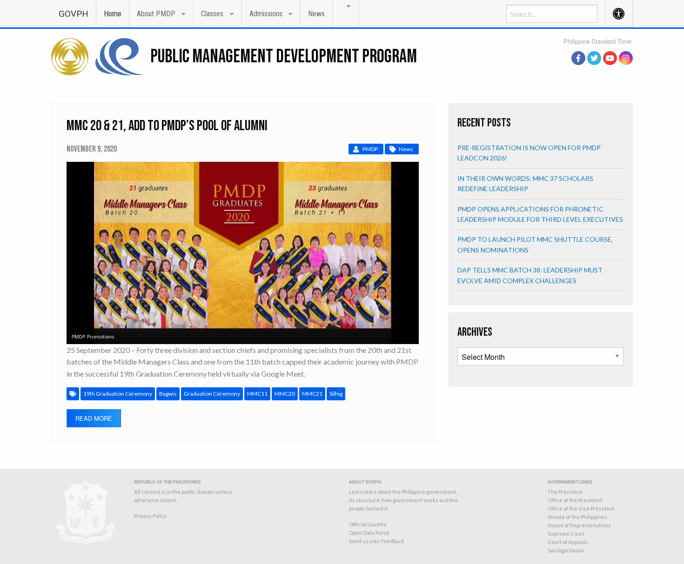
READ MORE (93, 418)
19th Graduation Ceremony (117, 393)
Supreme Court (566, 534)
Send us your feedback (376, 541)
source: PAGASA (611, 48)
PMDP (370, 149)
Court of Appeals (568, 542)
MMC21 (312, 393)
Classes (212, 13)
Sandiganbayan (566, 550)
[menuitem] (73, 13)
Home (112, 13)
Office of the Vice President (581, 508)
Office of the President (575, 500)
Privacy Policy (150, 516)
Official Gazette (368, 524)
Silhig (335, 393)
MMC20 (285, 393)
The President (565, 492)
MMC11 (257, 393)
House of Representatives (579, 525)
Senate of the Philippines (577, 517)
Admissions (265, 13)
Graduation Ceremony (212, 393)
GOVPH (73, 13)
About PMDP (156, 13)
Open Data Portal (369, 533)
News (316, 13)
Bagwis (168, 393)
